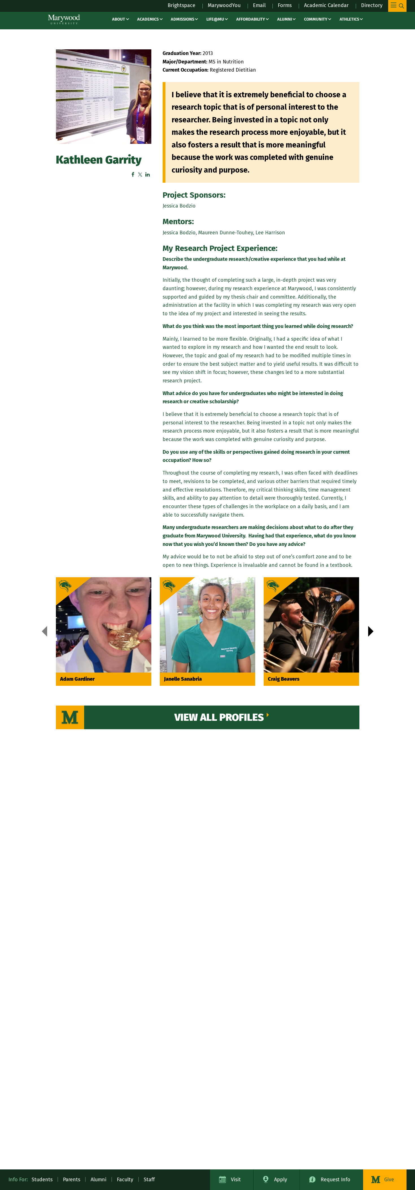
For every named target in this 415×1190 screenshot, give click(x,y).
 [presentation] (44, 631)
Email (259, 5)
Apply (280, 1179)
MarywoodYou (224, 5)
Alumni (284, 19)
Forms (285, 5)
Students (42, 1179)
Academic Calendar (326, 5)
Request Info (335, 1179)
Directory (372, 5)
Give (389, 1179)
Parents (71, 1179)
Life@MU (215, 19)
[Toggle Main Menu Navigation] (397, 6)
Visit (236, 1179)
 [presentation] (371, 631)
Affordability (250, 19)
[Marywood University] (64, 19)
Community (315, 19)
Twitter (140, 174)
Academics (148, 19)
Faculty (125, 1179)
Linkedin (147, 174)
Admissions (182, 19)
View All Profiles (219, 717)
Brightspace (181, 5)
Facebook (133, 174)
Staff (149, 1179)
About (118, 19)
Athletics (349, 19)
